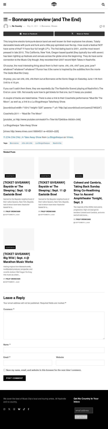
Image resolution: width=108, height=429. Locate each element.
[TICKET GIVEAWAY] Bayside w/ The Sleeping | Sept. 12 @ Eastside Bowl (17, 188)
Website (60, 357)
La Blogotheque (55, 137)
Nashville (57, 143)
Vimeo (70, 137)
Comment (8, 309)
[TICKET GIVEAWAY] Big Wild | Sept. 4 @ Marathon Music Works (18, 258)
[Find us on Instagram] (4, 409)
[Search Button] (103, 4)
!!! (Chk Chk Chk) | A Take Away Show (22, 137)
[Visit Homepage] (54, 4)
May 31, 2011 (32, 26)
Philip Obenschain (13, 211)
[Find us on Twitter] (9, 409)
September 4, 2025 (12, 215)
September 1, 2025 (12, 282)
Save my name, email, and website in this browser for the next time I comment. (43, 370)
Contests (10, 176)
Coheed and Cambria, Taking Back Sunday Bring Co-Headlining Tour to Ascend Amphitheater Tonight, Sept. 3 (88, 192)
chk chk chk (27, 143)
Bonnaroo (46, 26)
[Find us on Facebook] (28, 409)
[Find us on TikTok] (24, 409)
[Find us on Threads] (14, 409)
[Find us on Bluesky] (19, 409)
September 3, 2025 (82, 223)
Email (7, 357)
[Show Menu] (4, 4)
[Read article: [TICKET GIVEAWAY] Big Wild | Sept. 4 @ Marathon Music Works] (18, 239)
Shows (54, 26)
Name (7, 344)
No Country (17, 26)
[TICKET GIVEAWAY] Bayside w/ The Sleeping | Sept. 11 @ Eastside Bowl (52, 188)
